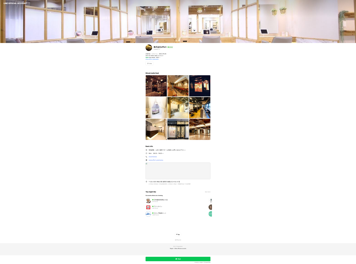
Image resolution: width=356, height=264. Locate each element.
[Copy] (179, 182)
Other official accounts (180, 248)
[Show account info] (170, 47)
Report (171, 248)
